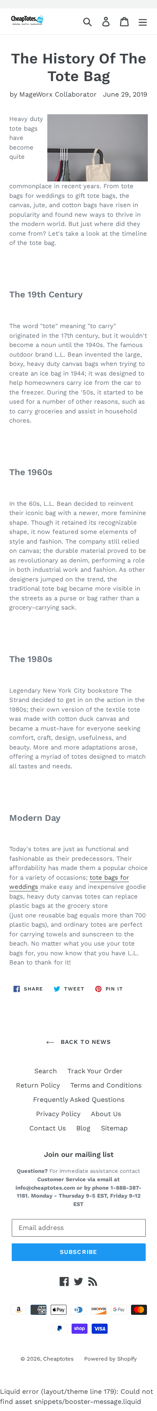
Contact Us (47, 1128)
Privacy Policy (58, 1114)
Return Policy (38, 1085)
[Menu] (143, 21)
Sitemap (114, 1128)
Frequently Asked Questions (78, 1100)
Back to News (85, 1041)
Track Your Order (95, 1071)
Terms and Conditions (106, 1085)
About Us (106, 1114)
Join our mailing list (78, 1154)
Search (45, 1071)
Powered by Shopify (110, 1359)
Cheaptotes (58, 1359)
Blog (83, 1128)
